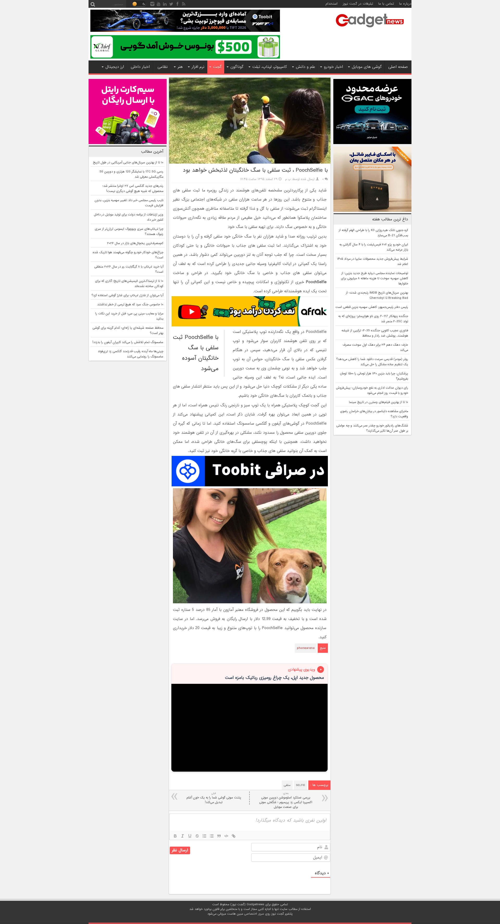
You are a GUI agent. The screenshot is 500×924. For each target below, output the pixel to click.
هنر (180, 67)
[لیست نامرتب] (211, 836)
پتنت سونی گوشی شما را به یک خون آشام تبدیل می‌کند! (213, 798)
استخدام (332, 3)
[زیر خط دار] (189, 836)
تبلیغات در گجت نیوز (358, 3)
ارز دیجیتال (114, 67)
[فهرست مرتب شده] (204, 836)
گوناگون (236, 67)
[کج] (182, 836)
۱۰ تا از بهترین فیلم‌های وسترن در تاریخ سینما (378, 402)
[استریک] (197, 836)
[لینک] (233, 836)
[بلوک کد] (226, 836)
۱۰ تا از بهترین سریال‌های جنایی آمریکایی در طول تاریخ (128, 162)
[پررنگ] (175, 836)
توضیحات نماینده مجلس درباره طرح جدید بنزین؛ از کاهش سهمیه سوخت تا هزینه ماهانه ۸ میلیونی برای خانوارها (374, 278)
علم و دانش (305, 67)
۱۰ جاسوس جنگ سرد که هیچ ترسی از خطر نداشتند (130, 304)
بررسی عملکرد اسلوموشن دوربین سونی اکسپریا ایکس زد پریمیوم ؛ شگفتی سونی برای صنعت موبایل (285, 800)
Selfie (300, 785)
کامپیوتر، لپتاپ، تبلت (269, 67)
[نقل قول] (219, 836)
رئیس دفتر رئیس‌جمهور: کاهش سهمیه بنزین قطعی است (371, 307)
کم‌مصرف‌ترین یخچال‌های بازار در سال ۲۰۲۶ (135, 243)
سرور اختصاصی (254, 913)
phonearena (306, 648)
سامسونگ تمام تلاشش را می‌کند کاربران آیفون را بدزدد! (127, 342)
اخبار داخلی (140, 67)
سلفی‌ (287, 785)
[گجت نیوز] (370, 29)
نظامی (163, 67)
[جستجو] (93, 4)
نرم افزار (198, 67)
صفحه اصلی (398, 67)
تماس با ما (386, 3)
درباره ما (405, 3)
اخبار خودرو (333, 67)
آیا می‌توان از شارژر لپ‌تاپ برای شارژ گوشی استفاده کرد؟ (127, 295)
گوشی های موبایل (367, 67)
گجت (217, 67)
